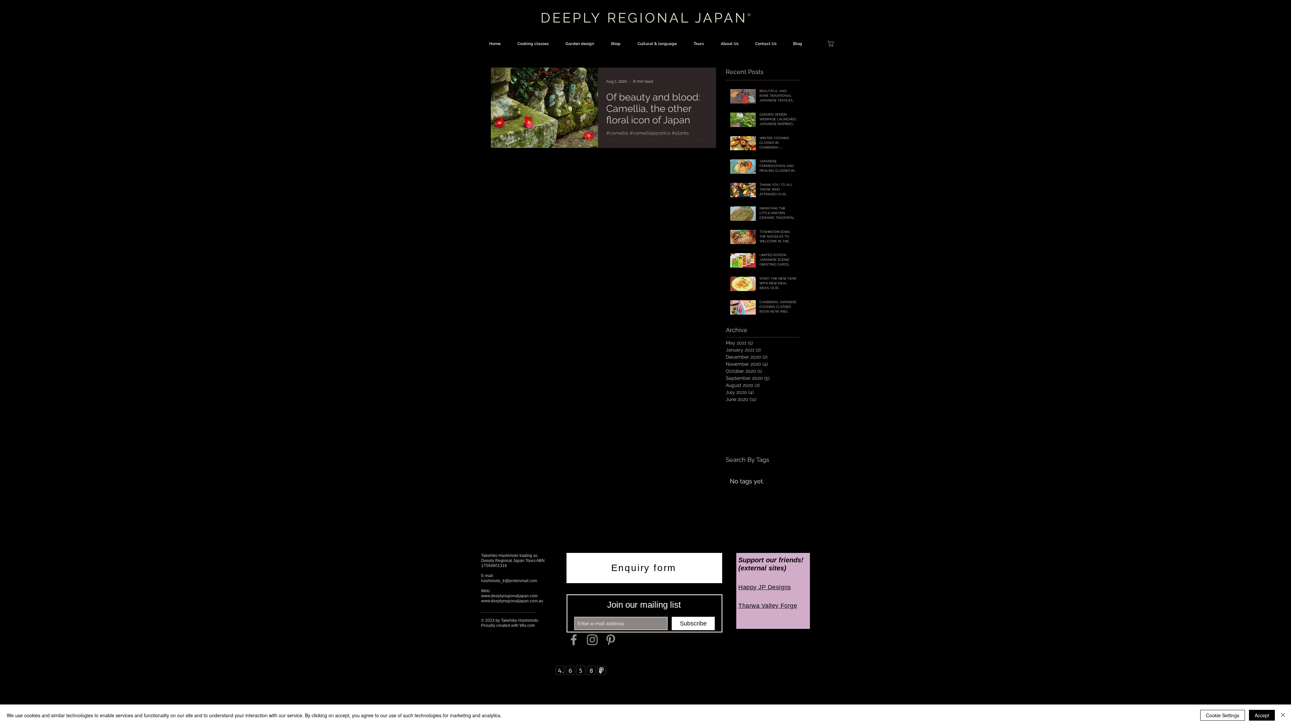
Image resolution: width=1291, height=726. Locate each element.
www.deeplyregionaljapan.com (509, 596)
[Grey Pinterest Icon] (610, 640)
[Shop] (830, 43)
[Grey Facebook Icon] (573, 640)
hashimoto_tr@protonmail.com (509, 580)
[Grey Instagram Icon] (592, 640)
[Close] (1283, 715)
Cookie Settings (1222, 715)
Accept (1262, 715)
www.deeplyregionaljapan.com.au (512, 601)
